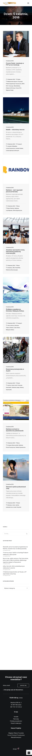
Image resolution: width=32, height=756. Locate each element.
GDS (14, 267)
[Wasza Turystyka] (9, 3)
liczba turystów (17, 507)
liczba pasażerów (10, 148)
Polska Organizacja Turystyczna (13, 83)
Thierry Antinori (9, 327)
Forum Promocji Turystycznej (16, 735)
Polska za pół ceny (10, 88)
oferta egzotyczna (17, 210)
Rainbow (17, 208)
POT (7, 86)
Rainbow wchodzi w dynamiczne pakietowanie (14, 430)
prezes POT (18, 88)
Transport (19, 144)
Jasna (13, 505)
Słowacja (9, 505)
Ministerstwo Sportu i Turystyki (14, 81)
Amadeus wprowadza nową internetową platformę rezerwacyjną (15, 251)
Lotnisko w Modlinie (12, 146)
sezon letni (14, 385)
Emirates (17, 325)
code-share (17, 327)
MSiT (23, 83)
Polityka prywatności (16, 721)
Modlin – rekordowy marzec (15, 129)
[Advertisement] (16, 611)
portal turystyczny (10, 447)
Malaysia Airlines (10, 329)
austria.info (9, 389)
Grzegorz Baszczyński (12, 445)
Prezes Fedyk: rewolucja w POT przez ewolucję (15, 64)
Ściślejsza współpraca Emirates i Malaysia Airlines (15, 310)
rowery (22, 387)
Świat (18, 383)
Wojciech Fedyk (9, 90)
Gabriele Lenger (15, 387)
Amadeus (9, 267)
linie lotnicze (10, 325)
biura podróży (10, 208)
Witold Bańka (17, 86)
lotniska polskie (19, 148)
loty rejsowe (9, 210)
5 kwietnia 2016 (11, 79)
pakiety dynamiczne (20, 447)
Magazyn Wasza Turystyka (16, 733)
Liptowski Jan (9, 507)
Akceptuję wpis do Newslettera (13, 690)
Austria (9, 385)
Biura (18, 206)
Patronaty (16, 719)
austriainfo (8, 387)
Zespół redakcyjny (16, 723)
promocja (11, 86)
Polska (18, 79)
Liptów (17, 505)
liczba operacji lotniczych (12, 150)
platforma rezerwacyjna (12, 269)
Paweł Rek (17, 267)
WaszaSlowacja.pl (16, 737)
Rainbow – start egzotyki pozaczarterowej (14, 190)
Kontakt (16, 716)
